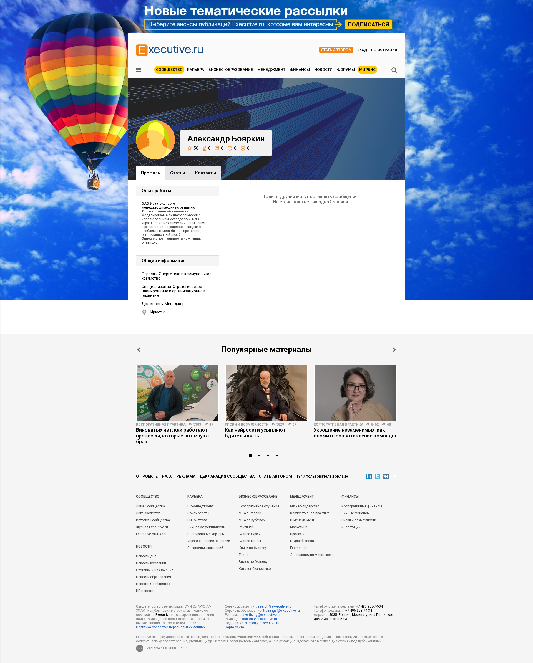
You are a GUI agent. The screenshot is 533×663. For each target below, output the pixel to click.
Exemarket (298, 548)
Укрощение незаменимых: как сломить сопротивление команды (355, 433)
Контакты (205, 173)
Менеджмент (271, 69)
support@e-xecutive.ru (262, 623)
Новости (323, 69)
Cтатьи (177, 173)
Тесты (243, 555)
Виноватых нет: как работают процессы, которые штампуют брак (173, 435)
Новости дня (146, 556)
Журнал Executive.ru (152, 527)
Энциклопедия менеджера (311, 555)
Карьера (195, 69)
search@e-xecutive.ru (274, 606)
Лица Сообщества (150, 506)
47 (211, 424)
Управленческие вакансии (208, 541)
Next (394, 349)
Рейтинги (246, 527)
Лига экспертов (148, 513)
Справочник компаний (205, 548)
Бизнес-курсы (249, 534)
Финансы (300, 69)
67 (294, 424)
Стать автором (336, 50)
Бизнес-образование (230, 69)
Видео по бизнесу (253, 562)
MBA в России (250, 513)
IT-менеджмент (302, 520)
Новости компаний (151, 563)
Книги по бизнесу (253, 548)
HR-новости (145, 591)
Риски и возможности (247, 424)
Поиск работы (198, 513)
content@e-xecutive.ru (259, 619)
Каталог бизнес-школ (256, 569)
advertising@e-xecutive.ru (260, 615)
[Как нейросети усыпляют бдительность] (266, 393)
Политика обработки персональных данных (170, 627)
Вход (362, 50)
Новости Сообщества (153, 584)
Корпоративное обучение (259, 506)
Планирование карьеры (206, 534)
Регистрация (384, 50)
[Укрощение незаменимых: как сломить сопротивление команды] (355, 393)
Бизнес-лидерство (304, 506)
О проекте (147, 476)
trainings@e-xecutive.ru (281, 611)
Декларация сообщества (227, 476)
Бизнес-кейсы (250, 541)
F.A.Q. (167, 476)
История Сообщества (153, 520)
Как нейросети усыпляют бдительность (255, 433)
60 (389, 424)
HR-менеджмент (200, 506)
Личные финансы (355, 513)
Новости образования (153, 577)
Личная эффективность (206, 527)
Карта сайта (234, 627)
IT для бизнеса (302, 541)
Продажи (297, 534)
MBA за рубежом (252, 520)
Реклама (185, 476)
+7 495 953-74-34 (369, 606)
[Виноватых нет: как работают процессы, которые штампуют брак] (177, 393)
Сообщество (169, 69)
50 (196, 148)
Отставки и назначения (155, 570)
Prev (139, 349)
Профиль (150, 173)
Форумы (346, 69)
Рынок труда (197, 520)
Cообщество (147, 496)
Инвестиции (351, 527)
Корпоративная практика (161, 424)
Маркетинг (298, 527)
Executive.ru (164, 615)
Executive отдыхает (151, 534)
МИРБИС (367, 69)
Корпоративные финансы (361, 506)
